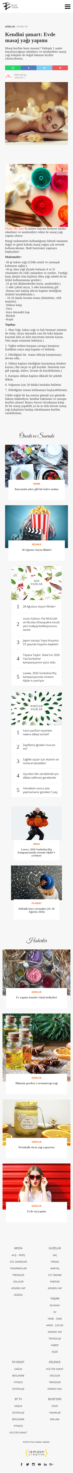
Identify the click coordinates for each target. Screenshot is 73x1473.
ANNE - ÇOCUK (54, 1325)
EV (54, 1312)
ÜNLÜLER (18, 1281)
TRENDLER (18, 1275)
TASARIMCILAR (18, 1268)
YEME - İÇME (55, 1318)
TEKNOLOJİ (55, 1338)
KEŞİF (55, 1351)
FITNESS (18, 1382)
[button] (10, 169)
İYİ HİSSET (18, 1362)
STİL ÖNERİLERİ (18, 1261)
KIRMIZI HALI (55, 1388)
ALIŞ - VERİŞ (18, 1255)
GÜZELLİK (10, 26)
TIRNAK (55, 1261)
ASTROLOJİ (18, 1388)
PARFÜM (55, 1281)
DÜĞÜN (18, 1294)
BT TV (18, 1399)
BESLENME (18, 1375)
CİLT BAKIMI (55, 1275)
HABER (55, 1345)
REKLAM (54, 1419)
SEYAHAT (55, 1305)
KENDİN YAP (22, 26)
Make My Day (14, 228)
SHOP (55, 1406)
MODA (18, 1248)
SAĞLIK (18, 1369)
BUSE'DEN (54, 1399)
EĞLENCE (55, 1362)
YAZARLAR (55, 1412)
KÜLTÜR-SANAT (18, 1432)
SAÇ (55, 1255)
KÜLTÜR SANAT (54, 1369)
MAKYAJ (54, 1268)
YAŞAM (54, 1298)
